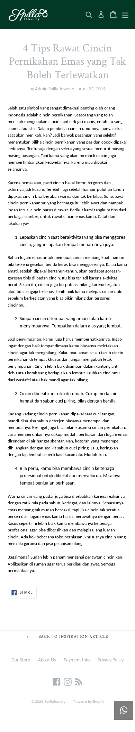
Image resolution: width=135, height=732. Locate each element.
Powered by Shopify (88, 702)
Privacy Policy (111, 660)
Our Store (20, 660)
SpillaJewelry (55, 702)
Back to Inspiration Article (73, 636)
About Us (47, 660)
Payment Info (77, 660)
